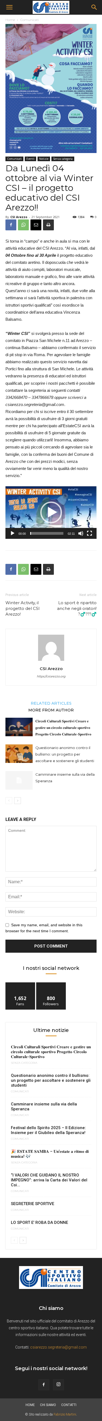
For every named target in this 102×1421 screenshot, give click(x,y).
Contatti (68, 1405)
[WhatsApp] (23, 224)
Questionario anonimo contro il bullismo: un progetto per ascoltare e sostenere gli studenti (64, 754)
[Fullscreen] (89, 533)
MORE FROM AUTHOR (51, 710)
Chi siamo (48, 1405)
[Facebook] (10, 224)
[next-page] (17, 800)
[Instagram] (58, 1384)
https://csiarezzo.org (51, 676)
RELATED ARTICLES (51, 703)
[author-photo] (51, 661)
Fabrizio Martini (65, 1414)
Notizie (43, 159)
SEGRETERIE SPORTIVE (32, 1203)
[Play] (12, 533)
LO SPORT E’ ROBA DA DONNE (39, 1222)
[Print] (48, 224)
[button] (9, 7)
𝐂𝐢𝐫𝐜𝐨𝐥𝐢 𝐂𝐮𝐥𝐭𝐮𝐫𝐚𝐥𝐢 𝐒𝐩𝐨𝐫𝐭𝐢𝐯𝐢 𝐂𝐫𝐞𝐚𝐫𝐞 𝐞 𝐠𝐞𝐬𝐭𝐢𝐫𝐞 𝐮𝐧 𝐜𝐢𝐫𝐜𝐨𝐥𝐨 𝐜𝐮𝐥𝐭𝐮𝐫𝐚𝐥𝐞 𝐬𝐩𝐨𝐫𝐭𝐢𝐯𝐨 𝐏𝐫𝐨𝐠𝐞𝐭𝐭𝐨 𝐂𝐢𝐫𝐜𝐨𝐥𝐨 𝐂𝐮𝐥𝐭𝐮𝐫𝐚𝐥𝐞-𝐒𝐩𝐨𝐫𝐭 (63, 727)
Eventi (30, 159)
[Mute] (81, 533)
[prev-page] (8, 800)
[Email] (35, 224)
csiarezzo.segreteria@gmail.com (58, 1347)
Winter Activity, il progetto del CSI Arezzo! (22, 608)
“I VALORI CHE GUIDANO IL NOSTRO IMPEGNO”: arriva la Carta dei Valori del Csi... (49, 1180)
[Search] (94, 7)
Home (10, 20)
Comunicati (29, 20)
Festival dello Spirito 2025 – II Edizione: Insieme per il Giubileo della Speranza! (48, 1130)
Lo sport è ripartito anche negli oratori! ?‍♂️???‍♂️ (77, 608)
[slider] (46, 533)
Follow (51, 984)
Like (20, 984)
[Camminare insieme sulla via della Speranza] (19, 780)
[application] (51, 512)
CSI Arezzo (18, 217)
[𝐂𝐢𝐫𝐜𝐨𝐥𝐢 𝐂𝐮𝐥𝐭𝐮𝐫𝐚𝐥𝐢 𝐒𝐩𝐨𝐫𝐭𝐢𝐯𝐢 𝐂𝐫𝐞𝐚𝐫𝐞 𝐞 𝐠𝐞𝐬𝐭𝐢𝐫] (19, 727)
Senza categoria (63, 159)
